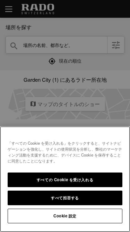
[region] (65, 179)
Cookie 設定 (65, 215)
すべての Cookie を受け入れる (65, 179)
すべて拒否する (65, 197)
